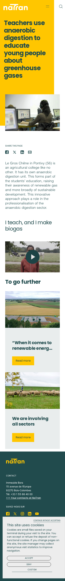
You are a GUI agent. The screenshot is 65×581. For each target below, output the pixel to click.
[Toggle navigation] (48, 6)
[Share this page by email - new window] (30, 152)
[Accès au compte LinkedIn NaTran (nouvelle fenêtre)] (29, 513)
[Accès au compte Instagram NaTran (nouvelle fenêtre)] (22, 513)
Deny (29, 564)
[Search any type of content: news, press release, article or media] (59, 5)
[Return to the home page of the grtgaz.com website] (16, 7)
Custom (32, 569)
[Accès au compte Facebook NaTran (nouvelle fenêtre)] (8, 513)
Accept (29, 558)
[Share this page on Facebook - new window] (7, 152)
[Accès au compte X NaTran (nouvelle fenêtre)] (15, 513)
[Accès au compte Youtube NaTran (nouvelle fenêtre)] (37, 513)
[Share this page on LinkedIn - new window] (22, 152)
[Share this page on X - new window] (14, 152)
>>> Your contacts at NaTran (23, 498)
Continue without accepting (46, 520)
